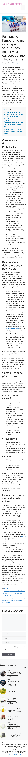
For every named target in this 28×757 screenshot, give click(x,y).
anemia (23, 536)
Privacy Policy (17, 754)
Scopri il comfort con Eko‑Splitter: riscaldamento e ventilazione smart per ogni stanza (13, 701)
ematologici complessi (12, 328)
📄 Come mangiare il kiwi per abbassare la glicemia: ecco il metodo (13, 131)
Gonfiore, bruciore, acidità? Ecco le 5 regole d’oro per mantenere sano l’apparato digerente (13, 593)
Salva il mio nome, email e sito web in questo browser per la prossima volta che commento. (14, 648)
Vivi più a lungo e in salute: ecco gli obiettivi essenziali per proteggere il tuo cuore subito (13, 600)
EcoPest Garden (11, 692)
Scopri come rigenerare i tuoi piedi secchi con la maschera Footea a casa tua (14, 736)
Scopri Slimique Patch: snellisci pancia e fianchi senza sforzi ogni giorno (13, 718)
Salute (6, 588)
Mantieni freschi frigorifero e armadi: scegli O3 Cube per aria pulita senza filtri (14, 726)
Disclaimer (10, 754)
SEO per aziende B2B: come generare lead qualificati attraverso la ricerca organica (13, 683)
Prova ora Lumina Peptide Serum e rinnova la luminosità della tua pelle (14, 710)
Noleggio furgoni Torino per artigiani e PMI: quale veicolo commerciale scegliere (14, 674)
